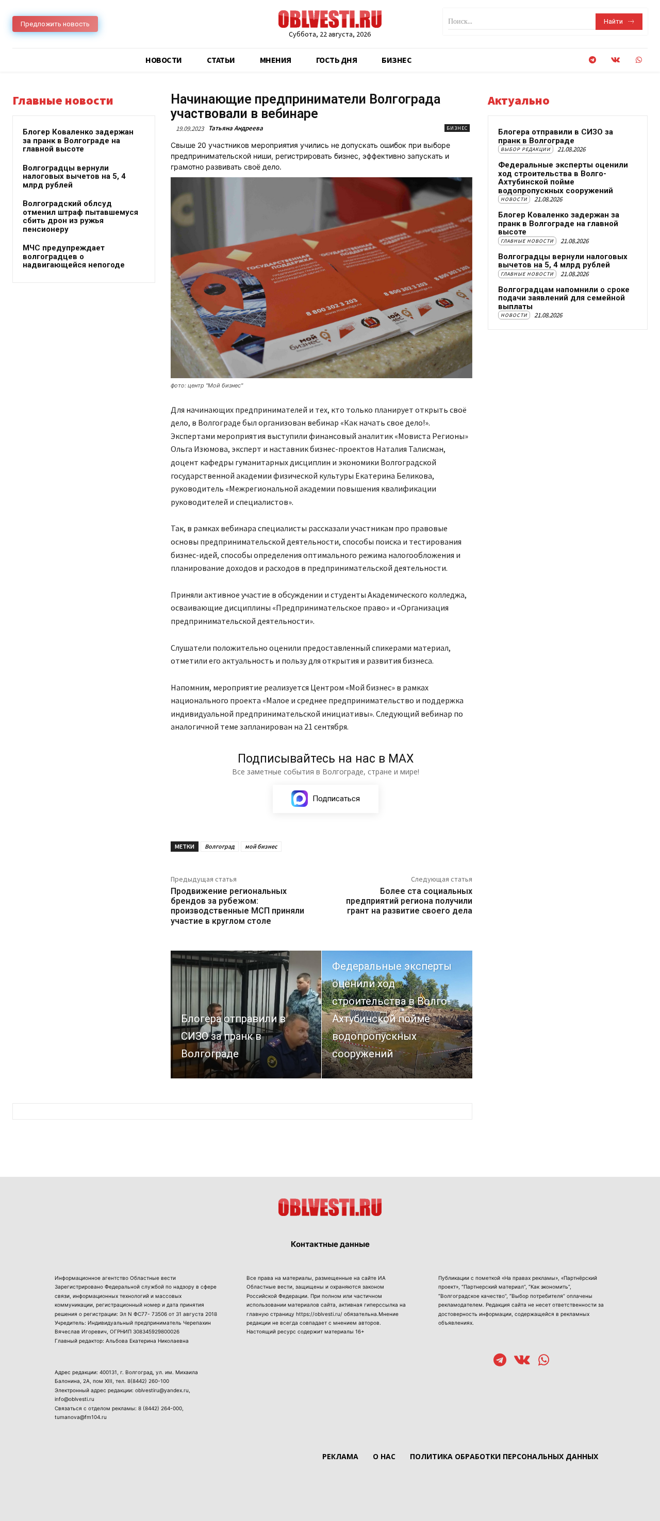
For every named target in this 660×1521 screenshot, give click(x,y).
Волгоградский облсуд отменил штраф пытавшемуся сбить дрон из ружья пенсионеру (80, 216)
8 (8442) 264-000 (160, 1408)
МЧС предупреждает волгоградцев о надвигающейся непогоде (74, 256)
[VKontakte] (615, 60)
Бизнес (457, 128)
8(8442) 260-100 (148, 1381)
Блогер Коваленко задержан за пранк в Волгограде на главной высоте (78, 140)
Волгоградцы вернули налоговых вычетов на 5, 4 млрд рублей (74, 176)
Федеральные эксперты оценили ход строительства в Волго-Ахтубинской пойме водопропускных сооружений (563, 177)
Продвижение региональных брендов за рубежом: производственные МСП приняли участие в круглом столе (237, 906)
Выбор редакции (526, 149)
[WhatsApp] (639, 60)
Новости (514, 199)
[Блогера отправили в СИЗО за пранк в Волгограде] (246, 1014)
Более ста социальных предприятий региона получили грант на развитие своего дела (409, 901)
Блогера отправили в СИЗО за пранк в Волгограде (555, 136)
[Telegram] (592, 60)
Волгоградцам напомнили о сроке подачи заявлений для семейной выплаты (564, 298)
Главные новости (527, 241)
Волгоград (220, 846)
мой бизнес (261, 846)
